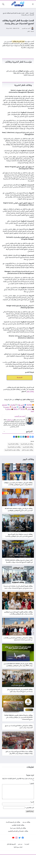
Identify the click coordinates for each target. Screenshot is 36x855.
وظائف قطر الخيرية (13, 444)
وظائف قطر (30, 391)
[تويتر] (19, 837)
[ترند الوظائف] (18, 4)
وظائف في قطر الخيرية (27, 444)
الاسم (32, 802)
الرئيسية (32, 13)
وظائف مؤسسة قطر (27, 450)
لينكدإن (29, 409)
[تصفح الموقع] (33, 4)
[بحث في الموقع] (3, 4)
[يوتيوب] (13, 837)
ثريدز (32, 411)
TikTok (22, 409)
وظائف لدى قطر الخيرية (14, 447)
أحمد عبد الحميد (26, 28)
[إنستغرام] (16, 837)
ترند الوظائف (10, 419)
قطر (27, 13)
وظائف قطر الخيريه (28, 447)
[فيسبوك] (22, 837)
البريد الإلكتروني (29, 807)
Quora (15, 409)
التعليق (32, 783)
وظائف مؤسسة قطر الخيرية (12, 450)
